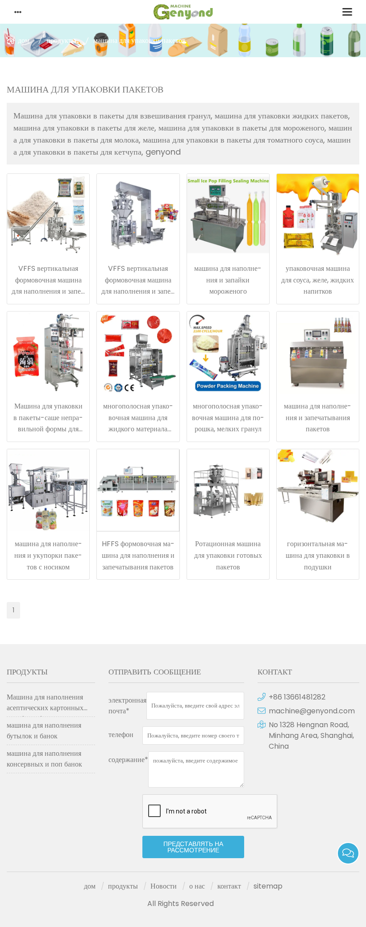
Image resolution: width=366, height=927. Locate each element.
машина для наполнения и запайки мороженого (228, 279)
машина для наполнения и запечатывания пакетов (317, 417)
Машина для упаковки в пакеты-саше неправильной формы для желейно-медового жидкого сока (48, 429)
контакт (229, 886)
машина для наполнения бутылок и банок (44, 730)
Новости (163, 886)
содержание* (128, 759)
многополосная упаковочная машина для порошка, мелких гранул (228, 417)
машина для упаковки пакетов (139, 40)
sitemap (268, 886)
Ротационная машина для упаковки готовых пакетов (228, 555)
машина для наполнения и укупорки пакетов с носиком (48, 555)
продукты (61, 40)
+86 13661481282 (297, 697)
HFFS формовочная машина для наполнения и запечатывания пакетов (138, 555)
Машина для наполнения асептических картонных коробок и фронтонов (45, 704)
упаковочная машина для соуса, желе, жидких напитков (317, 279)
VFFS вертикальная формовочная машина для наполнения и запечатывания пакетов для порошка (48, 291)
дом (23, 40)
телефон (120, 734)
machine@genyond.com (312, 711)
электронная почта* (127, 705)
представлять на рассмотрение (193, 847)
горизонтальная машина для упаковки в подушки (318, 555)
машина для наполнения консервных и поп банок (44, 758)
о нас (197, 886)
